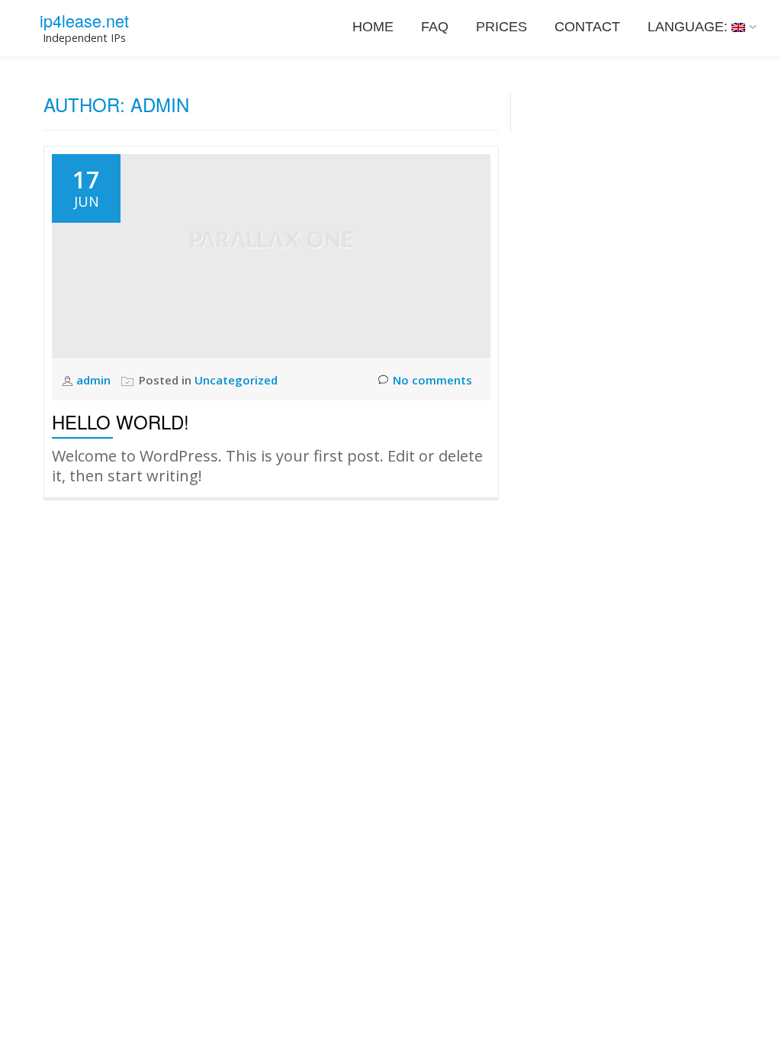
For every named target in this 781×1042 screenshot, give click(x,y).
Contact (587, 27)
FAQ (434, 27)
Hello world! (120, 421)
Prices (501, 27)
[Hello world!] (271, 254)
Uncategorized (236, 380)
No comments (432, 380)
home (373, 27)
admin (95, 380)
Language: (689, 27)
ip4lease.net (84, 20)
